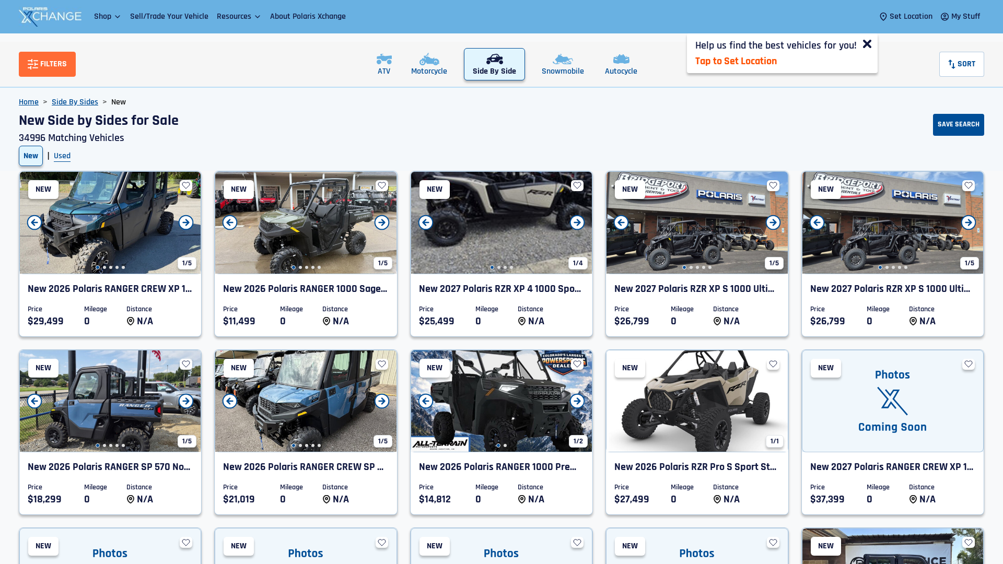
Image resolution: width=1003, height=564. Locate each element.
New (31, 155)
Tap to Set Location (736, 61)
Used (62, 155)
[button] (108, 16)
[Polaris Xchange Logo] (50, 16)
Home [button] (29, 102)
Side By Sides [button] (75, 102)
